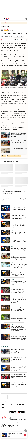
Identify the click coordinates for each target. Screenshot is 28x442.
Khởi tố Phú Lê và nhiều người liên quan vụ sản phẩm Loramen (18, 359)
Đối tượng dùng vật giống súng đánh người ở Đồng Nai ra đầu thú (18, 241)
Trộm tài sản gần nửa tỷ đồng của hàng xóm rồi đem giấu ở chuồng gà (18, 134)
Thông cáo (10, 398)
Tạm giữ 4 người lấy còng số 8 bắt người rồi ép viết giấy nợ (18, 208)
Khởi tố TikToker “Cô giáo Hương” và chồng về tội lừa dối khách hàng (18, 384)
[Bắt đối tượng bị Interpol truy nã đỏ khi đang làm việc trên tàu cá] (5, 281)
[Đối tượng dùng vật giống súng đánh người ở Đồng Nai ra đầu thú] (5, 240)
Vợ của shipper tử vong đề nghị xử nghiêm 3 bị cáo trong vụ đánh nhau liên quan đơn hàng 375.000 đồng (19, 368)
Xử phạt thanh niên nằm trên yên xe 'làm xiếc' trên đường (18, 249)
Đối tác (2, 398)
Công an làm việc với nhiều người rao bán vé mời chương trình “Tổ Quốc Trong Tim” (18, 217)
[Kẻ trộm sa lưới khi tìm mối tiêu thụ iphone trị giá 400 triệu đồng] (5, 143)
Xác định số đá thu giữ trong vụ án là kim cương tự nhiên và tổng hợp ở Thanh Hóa (19, 266)
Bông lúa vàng (13, 287)
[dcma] (20, 404)
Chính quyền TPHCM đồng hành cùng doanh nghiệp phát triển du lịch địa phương (18, 318)
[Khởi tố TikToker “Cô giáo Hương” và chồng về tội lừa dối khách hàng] (5, 385)
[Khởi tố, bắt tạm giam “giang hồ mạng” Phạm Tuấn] (5, 232)
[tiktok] (8, 404)
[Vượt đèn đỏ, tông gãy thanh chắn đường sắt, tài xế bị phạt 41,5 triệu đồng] (5, 351)
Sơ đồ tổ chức (16, 431)
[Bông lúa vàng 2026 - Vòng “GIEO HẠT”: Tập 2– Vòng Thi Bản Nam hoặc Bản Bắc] (5, 290)
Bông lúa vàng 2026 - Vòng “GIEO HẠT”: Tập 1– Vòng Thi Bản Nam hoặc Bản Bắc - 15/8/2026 (18, 300)
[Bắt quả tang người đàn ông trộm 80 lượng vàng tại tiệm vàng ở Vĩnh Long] (5, 273)
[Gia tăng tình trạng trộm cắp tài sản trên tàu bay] (5, 150)
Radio (12, 305)
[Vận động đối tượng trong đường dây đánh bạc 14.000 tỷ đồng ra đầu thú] (5, 224)
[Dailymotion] (2, 407)
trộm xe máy (10, 155)
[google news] (17, 404)
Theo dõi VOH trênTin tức (18, 36)
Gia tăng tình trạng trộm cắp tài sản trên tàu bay (19, 149)
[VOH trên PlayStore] (21, 412)
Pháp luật (8, 26)
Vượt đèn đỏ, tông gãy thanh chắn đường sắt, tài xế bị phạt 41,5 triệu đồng (18, 351)
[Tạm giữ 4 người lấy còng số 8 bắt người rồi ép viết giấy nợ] (5, 208)
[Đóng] (26, 433)
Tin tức (4, 26)
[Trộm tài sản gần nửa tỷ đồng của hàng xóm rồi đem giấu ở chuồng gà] (5, 135)
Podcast (12, 324)
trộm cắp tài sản (17, 155)
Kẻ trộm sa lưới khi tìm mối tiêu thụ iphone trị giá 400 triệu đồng (19, 142)
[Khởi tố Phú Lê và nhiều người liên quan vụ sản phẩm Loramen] (5, 360)
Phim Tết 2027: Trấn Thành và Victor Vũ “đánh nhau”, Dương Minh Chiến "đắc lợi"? (18, 309)
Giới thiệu (3, 431)
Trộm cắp (4, 155)
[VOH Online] (7, 19)
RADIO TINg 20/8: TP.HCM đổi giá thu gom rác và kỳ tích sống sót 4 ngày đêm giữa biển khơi (19, 338)
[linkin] (14, 404)
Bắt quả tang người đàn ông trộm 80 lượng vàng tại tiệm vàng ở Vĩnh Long (18, 274)
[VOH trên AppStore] (13, 412)
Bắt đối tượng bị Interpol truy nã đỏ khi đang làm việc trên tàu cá (18, 282)
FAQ (14, 398)
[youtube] (5, 404)
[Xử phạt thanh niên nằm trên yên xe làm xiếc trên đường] (5, 248)
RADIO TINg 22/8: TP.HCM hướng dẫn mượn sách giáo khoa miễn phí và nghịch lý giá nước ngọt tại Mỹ (18, 328)
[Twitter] (22, 404)
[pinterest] (11, 404)
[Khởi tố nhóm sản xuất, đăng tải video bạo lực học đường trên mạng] (5, 376)
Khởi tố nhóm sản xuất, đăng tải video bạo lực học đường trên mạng (19, 376)
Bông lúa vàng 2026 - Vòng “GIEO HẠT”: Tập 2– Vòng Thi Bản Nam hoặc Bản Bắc (18, 291)
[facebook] (2, 404)
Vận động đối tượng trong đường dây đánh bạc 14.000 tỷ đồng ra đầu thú (18, 225)
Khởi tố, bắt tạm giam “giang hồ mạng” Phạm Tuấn (19, 233)
